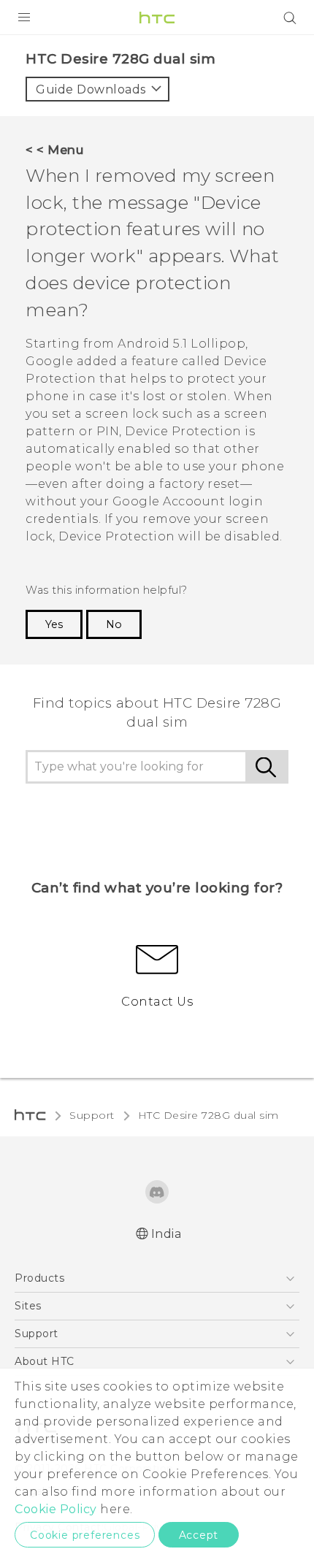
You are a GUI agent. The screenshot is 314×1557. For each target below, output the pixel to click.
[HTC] (157, 17)
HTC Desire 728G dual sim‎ (208, 1115)
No (114, 624)
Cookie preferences (84, 1535)
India (166, 1234)
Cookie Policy (56, 1509)
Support (92, 1115)
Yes (54, 624)
